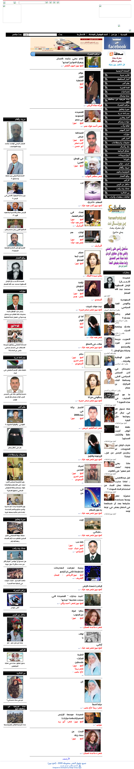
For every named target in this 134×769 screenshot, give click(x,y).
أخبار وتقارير (124, 117)
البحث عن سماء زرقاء (77, 733)
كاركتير (127, 180)
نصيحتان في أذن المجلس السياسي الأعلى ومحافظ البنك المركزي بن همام (122, 378)
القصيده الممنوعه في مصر (79, 115)
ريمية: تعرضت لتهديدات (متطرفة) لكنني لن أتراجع (68, 569)
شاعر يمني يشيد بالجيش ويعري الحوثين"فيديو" (69, 60)
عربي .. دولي (124, 163)
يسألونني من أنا (95, 397)
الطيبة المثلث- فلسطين (79, 658)
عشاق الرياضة (124, 151)
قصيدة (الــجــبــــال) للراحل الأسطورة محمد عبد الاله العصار (122, 285)
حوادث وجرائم (124, 122)
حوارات (127, 134)
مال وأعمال (125, 147)
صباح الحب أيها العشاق (79, 256)
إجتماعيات (125, 91)
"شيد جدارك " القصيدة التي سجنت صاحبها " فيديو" (67, 598)
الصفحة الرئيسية (123, 71)
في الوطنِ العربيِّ (78, 160)
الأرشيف (66, 759)
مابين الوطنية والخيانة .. (122, 359)
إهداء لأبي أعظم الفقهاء (76, 214)
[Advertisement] (15, 76)
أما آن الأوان (80, 318)
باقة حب (79, 542)
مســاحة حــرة (124, 113)
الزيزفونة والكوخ (95, 456)
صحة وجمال (125, 96)
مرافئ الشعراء (124, 105)
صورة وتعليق (124, 109)
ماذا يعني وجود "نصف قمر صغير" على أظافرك (119, 467)
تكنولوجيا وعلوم (123, 172)
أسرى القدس (80, 468)
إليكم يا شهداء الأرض (92, 586)
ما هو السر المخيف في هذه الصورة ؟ (122, 398)
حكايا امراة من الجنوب (77, 612)
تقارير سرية (125, 75)
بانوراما (127, 159)
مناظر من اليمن (123, 184)
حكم (81, 354)
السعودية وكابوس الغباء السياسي (122, 303)
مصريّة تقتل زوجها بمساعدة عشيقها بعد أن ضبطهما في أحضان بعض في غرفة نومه (117, 503)
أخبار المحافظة (123, 79)
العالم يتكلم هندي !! (122, 316)
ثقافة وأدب (125, 126)
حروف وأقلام (124, 167)
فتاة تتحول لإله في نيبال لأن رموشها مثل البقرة (122, 414)
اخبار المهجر (124, 130)
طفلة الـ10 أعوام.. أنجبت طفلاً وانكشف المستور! (122, 432)
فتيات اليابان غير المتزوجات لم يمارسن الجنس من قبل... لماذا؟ (117, 450)
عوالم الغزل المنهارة (79, 76)
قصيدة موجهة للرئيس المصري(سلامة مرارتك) (70, 716)
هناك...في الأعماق (94, 344)
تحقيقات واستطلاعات (121, 142)
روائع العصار (125, 176)
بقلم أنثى (126, 83)
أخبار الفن (125, 138)
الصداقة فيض (79, 134)
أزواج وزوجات (124, 155)
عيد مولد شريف (94, 306)
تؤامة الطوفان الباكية (79, 286)
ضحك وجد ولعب (123, 188)
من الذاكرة (125, 193)
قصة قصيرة (125, 87)
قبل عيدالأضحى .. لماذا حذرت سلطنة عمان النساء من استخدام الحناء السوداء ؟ (117, 483)
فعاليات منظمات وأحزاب (119, 197)
